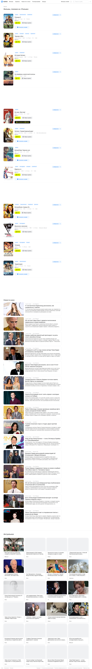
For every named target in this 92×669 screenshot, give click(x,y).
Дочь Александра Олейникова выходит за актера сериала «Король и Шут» (41, 498)
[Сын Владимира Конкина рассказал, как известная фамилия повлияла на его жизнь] (14, 569)
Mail (2, 668)
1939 (24, 208)
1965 (16, 113)
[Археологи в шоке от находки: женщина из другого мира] (57, 548)
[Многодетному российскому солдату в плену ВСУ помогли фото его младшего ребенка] (14, 548)
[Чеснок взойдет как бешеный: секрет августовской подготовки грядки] (35, 655)
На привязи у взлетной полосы (25, 74)
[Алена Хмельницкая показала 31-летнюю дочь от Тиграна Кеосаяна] (14, 591)
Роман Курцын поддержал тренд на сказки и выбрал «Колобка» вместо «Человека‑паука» (42, 469)
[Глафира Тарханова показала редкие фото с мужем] (35, 634)
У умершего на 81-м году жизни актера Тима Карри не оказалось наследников (42, 351)
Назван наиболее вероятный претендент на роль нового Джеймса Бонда (41, 336)
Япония (35, 57)
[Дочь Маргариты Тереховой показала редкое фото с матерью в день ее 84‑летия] (78, 591)
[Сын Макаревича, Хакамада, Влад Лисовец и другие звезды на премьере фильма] (35, 569)
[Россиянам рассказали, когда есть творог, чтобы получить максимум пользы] (78, 569)
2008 (22, 170)
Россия (28, 19)
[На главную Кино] (5, 1)
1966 (30, 227)
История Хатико (20, 55)
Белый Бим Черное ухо (22, 150)
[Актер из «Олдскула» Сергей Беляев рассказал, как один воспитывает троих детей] (57, 569)
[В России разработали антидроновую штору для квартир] (78, 634)
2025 (16, 19)
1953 (20, 246)
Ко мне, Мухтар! (20, 112)
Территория (18, 264)
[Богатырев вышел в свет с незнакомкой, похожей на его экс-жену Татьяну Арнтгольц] (78, 612)
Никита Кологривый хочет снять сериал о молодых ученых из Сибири (42, 395)
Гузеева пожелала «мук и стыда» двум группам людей (41, 424)
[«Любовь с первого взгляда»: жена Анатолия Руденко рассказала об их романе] (35, 612)
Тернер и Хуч (19, 36)
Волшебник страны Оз (22, 207)
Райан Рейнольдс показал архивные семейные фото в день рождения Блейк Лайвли (42, 410)
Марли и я (18, 169)
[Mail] (2, 1)
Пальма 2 (18, 17)
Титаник (17, 245)
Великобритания (42, 132)
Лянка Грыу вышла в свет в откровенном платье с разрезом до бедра (41, 513)
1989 (24, 38)
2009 (25, 132)
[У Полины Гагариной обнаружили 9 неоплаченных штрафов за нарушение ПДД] (57, 591)
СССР (25, 76)
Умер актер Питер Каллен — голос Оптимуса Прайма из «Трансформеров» (42, 439)
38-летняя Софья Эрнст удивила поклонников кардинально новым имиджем (40, 321)
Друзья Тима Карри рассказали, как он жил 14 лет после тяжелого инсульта (41, 365)
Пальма (5, 6)
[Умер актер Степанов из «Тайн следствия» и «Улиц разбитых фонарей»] (14, 655)
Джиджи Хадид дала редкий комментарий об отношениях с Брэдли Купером (40, 454)
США (36, 38)
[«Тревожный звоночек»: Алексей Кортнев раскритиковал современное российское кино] (78, 548)
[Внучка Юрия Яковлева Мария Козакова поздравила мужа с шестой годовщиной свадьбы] (57, 655)
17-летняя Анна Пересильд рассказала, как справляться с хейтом (39, 306)
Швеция (45, 227)
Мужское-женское (21, 226)
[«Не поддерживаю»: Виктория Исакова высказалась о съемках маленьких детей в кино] (35, 591)
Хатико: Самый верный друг (24, 131)
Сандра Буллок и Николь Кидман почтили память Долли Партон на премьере (41, 380)
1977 (16, 151)
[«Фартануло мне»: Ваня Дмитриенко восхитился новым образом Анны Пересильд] (57, 634)
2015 (16, 265)
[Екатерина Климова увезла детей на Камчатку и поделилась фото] (14, 634)
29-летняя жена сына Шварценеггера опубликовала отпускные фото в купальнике (42, 483)
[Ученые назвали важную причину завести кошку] (57, 612)
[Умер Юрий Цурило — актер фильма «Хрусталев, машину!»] (78, 655)
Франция (41, 227)
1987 (25, 57)
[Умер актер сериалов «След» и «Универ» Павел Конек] (14, 612)
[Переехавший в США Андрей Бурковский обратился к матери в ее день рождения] (35, 548)
